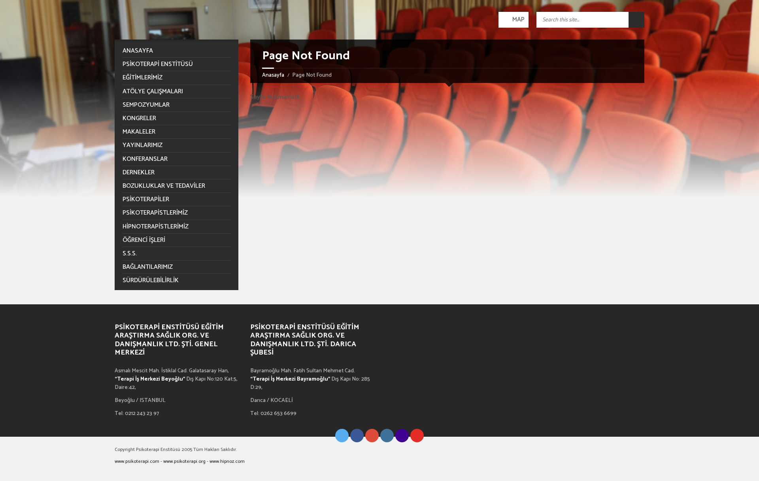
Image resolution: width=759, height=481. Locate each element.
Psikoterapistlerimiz (155, 212)
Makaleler (139, 131)
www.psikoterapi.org (184, 461)
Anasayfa (273, 75)
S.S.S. (130, 253)
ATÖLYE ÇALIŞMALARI (153, 91)
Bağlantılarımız (148, 267)
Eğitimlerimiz (142, 77)
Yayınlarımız (142, 145)
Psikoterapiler (146, 199)
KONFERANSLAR (145, 159)
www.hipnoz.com (227, 461)
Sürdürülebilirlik (151, 280)
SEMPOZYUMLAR (146, 105)
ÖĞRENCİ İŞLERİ (144, 240)
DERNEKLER (139, 172)
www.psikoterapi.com (137, 461)
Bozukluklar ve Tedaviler (164, 186)
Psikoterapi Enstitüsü (158, 64)
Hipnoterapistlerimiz (156, 226)
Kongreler (139, 118)
